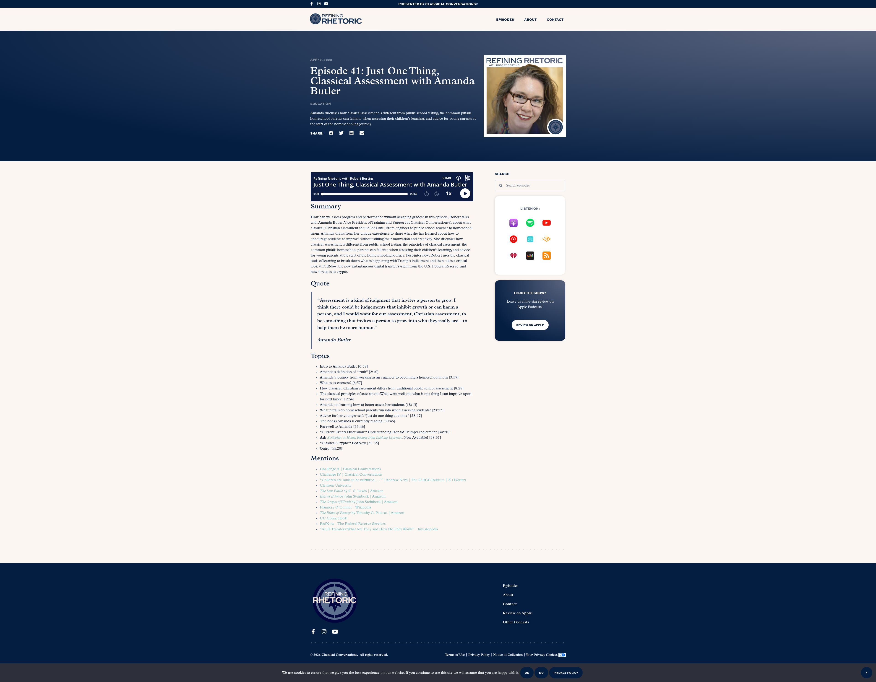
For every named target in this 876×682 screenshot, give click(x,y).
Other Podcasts (516, 622)
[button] (331, 133)
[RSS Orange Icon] (546, 255)
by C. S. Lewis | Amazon (351, 491)
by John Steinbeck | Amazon (353, 496)
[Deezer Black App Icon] (530, 255)
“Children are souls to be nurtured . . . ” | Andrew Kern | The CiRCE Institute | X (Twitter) (393, 480)
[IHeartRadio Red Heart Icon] (513, 255)
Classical (350, 469)
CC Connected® (333, 518)
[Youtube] (326, 3)
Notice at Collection (508, 655)
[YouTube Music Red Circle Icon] (513, 239)
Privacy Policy (479, 655)
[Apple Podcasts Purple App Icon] (513, 223)
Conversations (369, 469)
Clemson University (335, 486)
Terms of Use (455, 655)
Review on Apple (517, 613)
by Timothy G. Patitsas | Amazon (362, 513)
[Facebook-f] (311, 3)
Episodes (505, 19)
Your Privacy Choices (542, 655)
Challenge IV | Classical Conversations (351, 475)
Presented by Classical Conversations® (438, 4)
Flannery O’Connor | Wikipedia (345, 507)
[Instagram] (319, 3)
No (541, 673)
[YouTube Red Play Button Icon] (546, 223)
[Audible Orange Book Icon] (546, 239)
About (530, 19)
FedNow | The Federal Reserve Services (353, 524)
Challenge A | (331, 469)
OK (527, 673)
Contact (555, 19)
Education (320, 103)
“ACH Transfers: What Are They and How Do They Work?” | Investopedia (379, 529)
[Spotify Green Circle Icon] (530, 223)
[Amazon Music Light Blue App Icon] (530, 239)
